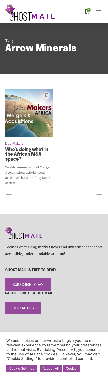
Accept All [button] (51, 368)
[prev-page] (9, 194)
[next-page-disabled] (99, 194)
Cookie (71, 368)
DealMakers (14, 143)
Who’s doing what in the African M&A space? (26, 154)
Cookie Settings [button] (21, 368)
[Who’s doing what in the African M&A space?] (29, 113)
